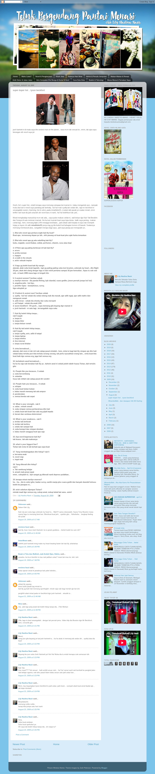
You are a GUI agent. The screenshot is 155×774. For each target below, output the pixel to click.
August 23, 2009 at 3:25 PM (29, 709)
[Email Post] (59, 496)
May (110, 411)
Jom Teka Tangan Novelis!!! (124, 513)
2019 (109, 347)
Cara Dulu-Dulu (79, 80)
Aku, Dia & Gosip (120, 455)
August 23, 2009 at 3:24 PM (29, 691)
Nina (20, 604)
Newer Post (19, 744)
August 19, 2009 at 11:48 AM (29, 533)
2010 (109, 376)
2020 (109, 344)
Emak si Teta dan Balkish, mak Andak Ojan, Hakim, (39, 554)
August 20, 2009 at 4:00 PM (29, 574)
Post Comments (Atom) (32, 749)
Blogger (104, 768)
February (112, 421)
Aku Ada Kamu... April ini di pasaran (127, 468)
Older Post (93, 744)
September (113, 392)
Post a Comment (22, 735)
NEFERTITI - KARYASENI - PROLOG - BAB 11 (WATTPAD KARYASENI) (125, 443)
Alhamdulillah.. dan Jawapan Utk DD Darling (125, 401)
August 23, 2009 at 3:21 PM (29, 626)
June (111, 408)
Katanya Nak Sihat (75, 76)
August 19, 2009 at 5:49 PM (29, 547)
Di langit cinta (119, 528)
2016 (109, 357)
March (111, 418)
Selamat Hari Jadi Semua (124, 575)
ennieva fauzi (23, 527)
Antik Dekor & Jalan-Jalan (22, 80)
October (112, 389)
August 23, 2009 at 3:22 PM (29, 644)
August (112, 395)
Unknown (22, 504)
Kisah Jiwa (60, 76)
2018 (109, 351)
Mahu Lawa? (26, 76)
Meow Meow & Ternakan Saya (119, 80)
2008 (109, 425)
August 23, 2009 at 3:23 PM (29, 657)
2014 (109, 363)
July (110, 405)
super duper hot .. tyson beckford (121, 398)
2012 (109, 370)
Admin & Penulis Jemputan (96, 76)
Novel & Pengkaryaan (43, 76)
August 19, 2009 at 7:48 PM (29, 560)
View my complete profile (124, 285)
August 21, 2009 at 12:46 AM (29, 596)
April (111, 414)
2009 (109, 379)
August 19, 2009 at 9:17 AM (29, 520)
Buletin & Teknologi (96, 80)
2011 (109, 373)
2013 (109, 367)
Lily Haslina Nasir (25, 617)
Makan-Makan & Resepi (120, 76)
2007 (109, 428)
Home (15, 76)
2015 (109, 360)
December (113, 382)
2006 (109, 431)
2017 (109, 354)
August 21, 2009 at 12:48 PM (29, 610)
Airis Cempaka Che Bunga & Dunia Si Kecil (52, 80)
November (113, 385)
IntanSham (22, 540)
